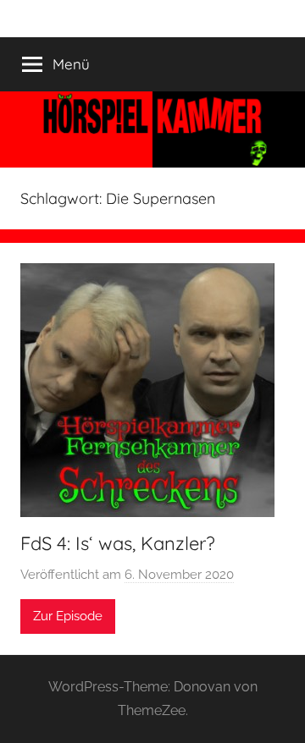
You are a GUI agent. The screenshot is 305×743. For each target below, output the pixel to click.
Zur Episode (68, 616)
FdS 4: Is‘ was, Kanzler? (117, 543)
